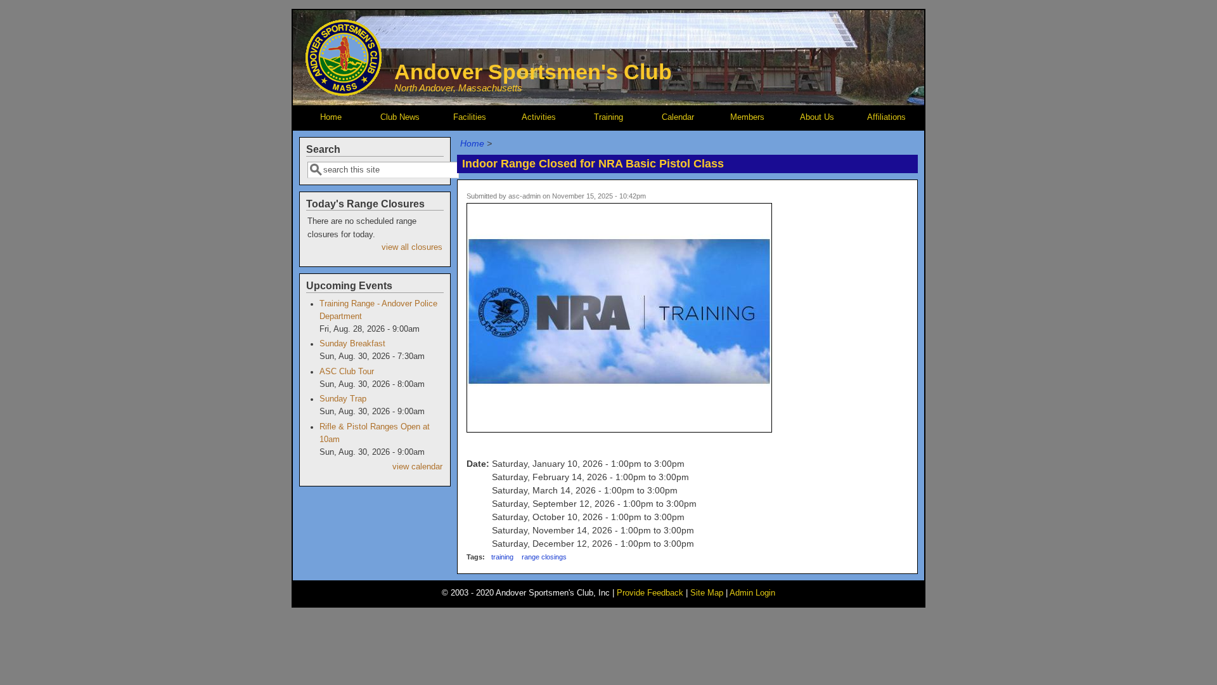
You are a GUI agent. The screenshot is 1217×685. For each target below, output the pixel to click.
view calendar (417, 466)
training (502, 557)
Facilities (469, 117)
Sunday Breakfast (352, 343)
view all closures (412, 247)
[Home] (344, 93)
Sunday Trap (342, 399)
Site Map (706, 593)
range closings (544, 557)
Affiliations (886, 117)
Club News (400, 117)
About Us (817, 117)
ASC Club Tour (346, 371)
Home (331, 117)
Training (608, 117)
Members (747, 117)
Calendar (678, 117)
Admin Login (752, 593)
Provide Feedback (650, 593)
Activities (539, 117)
